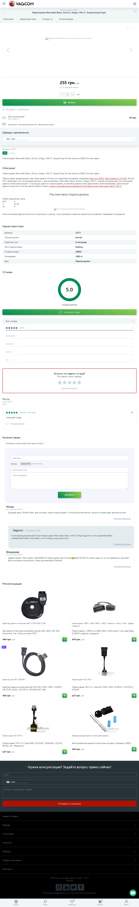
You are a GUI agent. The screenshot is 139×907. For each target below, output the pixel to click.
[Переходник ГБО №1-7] (104, 662)
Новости (6, 842)
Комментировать (122, 518)
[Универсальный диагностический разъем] (104, 718)
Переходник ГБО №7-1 (12, 736)
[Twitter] (73, 887)
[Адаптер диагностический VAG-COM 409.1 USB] (34, 605)
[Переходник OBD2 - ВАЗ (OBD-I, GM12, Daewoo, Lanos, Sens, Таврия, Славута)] (104, 605)
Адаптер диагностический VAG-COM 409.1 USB (23, 623)
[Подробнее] (64, 639)
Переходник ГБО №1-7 (82, 679)
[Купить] (134, 639)
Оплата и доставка (11, 860)
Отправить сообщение (69, 803)
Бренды (6, 825)
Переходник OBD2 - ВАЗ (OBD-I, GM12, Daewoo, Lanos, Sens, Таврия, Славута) (103, 624)
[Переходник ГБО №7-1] (34, 718)
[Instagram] (59, 887)
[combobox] (9, 139)
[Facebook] (81, 887)
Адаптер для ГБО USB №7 (13, 679)
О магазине (8, 834)
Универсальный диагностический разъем (90, 736)
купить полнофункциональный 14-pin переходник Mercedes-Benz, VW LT (85, 186)
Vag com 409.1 (97, 178)
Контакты (7, 869)
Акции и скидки (10, 816)
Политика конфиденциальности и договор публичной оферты (69, 893)
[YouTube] (66, 887)
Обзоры (6, 851)
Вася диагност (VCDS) (116, 178)
